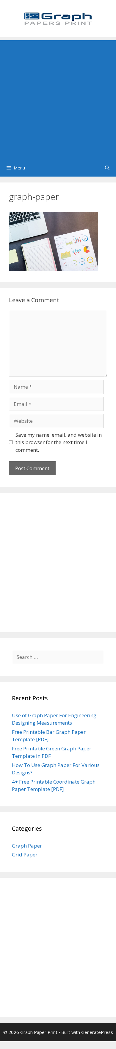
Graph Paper (27, 845)
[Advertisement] (58, 98)
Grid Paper (24, 854)
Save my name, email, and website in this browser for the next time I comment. (58, 442)
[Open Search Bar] (107, 168)
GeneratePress (97, 1032)
